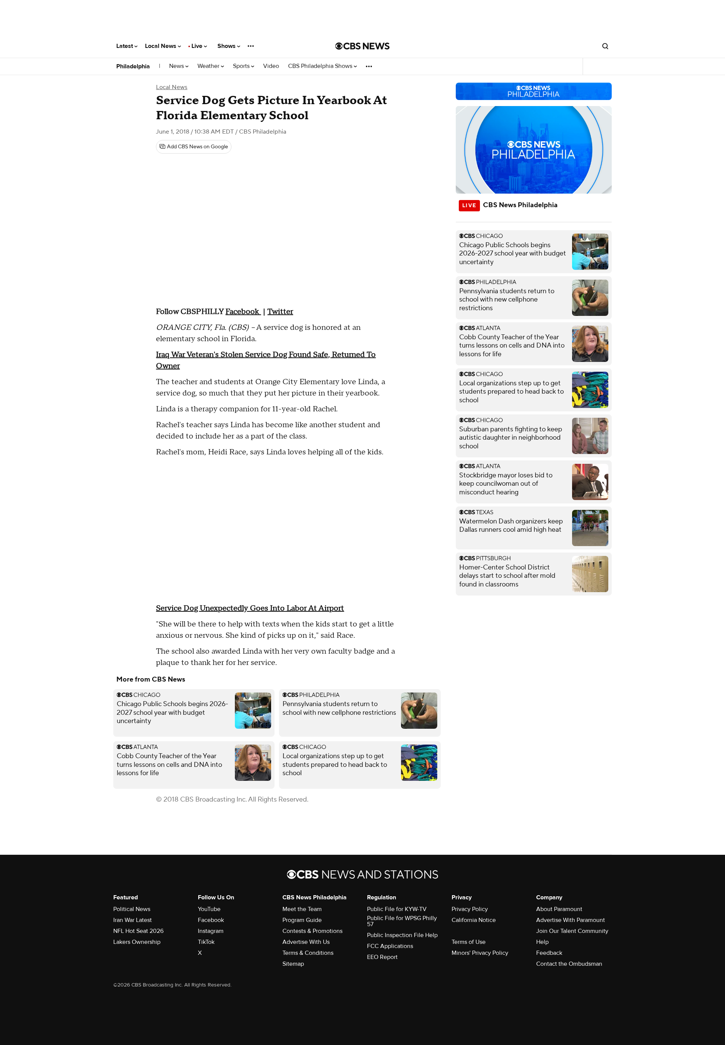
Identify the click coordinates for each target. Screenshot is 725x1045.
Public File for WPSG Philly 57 (402, 921)
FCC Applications (390, 946)
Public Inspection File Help (402, 935)
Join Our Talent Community (572, 931)
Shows (227, 46)
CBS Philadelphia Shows (321, 66)
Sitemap (293, 964)
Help (542, 942)
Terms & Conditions (307, 953)
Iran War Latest (132, 920)
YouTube (209, 909)
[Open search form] (605, 46)
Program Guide (302, 920)
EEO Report (382, 957)
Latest (125, 46)
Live (197, 46)
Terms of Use (469, 942)
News (177, 66)
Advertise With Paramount (570, 920)
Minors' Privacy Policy (480, 953)
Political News (131, 909)
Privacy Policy (470, 909)
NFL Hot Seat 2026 (138, 931)
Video (271, 66)
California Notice (474, 920)
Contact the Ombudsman (569, 964)
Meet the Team (302, 909)
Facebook (211, 920)
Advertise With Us (306, 942)
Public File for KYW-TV (397, 909)
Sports (242, 66)
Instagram (211, 931)
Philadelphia (133, 66)
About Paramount (559, 909)
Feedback (549, 953)
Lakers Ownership (136, 942)
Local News (161, 46)
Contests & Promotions (312, 931)
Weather (209, 66)
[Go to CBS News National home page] (362, 46)
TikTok (206, 942)
